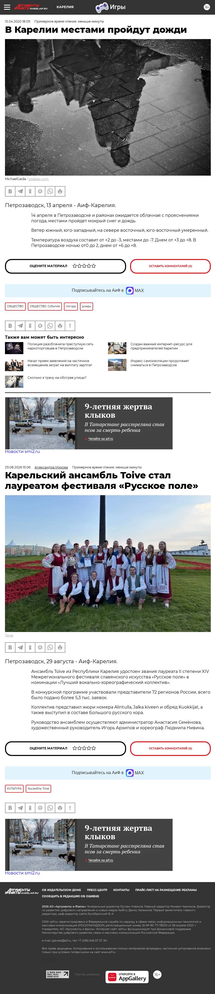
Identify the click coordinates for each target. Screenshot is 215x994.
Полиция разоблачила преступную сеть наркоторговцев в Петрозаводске (60, 346)
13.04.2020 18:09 (17, 21)
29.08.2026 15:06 (17, 467)
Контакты (121, 890)
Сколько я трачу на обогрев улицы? (57, 378)
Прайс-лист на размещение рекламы (166, 890)
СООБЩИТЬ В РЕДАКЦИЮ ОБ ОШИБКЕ (70, 896)
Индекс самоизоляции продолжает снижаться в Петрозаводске (160, 363)
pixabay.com (39, 179)
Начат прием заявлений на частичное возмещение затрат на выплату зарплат (60, 363)
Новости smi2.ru (22, 451)
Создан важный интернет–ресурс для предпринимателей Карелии (161, 346)
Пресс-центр (97, 890)
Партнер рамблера (87, 974)
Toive (9, 635)
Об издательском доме (61, 890)
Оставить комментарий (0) (170, 266)
